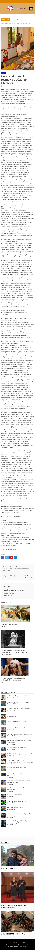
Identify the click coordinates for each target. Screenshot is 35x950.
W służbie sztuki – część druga (13, 934)
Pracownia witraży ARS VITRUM (17, 801)
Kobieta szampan (8, 868)
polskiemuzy (9, 590)
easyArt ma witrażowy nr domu (16, 747)
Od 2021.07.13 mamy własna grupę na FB (19, 754)
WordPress (18, 945)
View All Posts (9, 593)
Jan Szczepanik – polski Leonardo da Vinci (19, 696)
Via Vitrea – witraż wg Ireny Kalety (17, 767)
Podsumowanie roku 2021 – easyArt (18, 721)
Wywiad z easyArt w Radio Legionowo (18, 708)
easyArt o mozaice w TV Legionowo (18, 702)
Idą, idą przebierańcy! (9, 625)
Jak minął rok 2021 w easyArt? (16, 728)
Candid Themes (22, 946)
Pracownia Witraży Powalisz (15, 807)
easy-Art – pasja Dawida (14, 794)
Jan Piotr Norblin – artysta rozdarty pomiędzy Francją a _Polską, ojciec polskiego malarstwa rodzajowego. (17, 568)
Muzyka (3, 73)
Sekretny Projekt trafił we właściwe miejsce (20, 734)
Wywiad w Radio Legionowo (15, 715)
